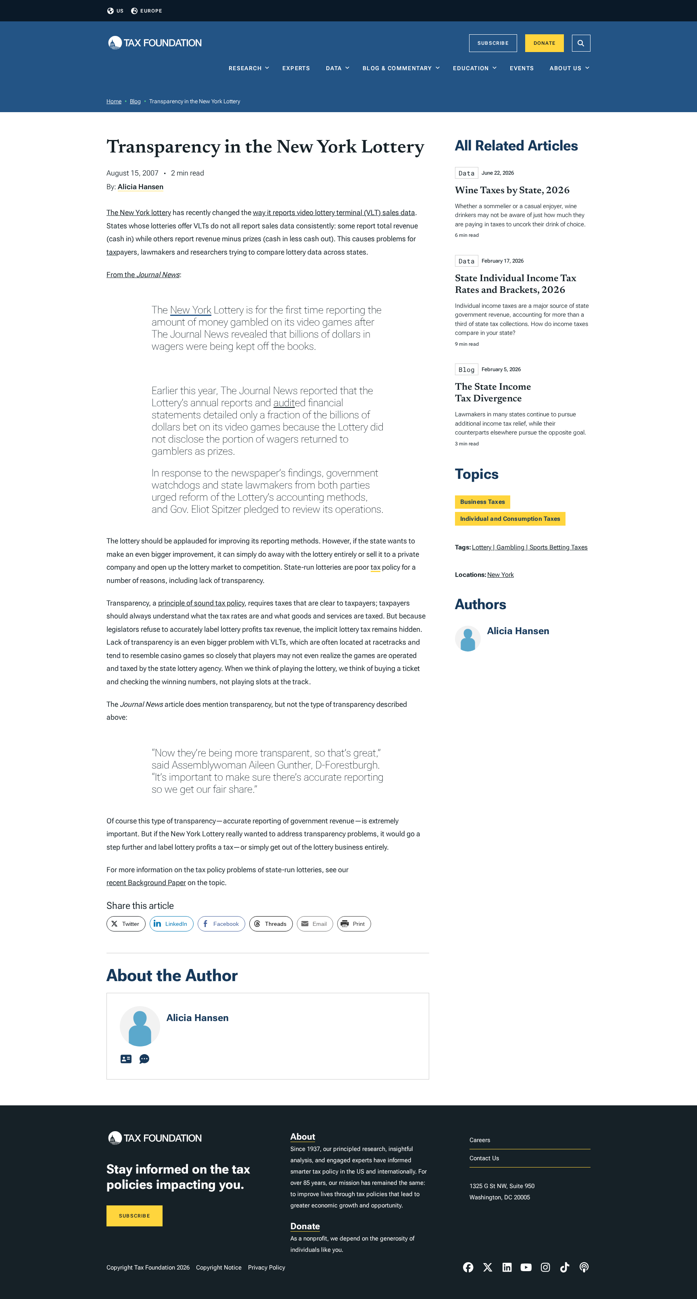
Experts (298, 68)
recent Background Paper (146, 882)
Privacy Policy (266, 1267)
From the (142, 274)
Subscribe (493, 43)
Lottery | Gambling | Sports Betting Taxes (530, 547)
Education (471, 68)
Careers (480, 1140)
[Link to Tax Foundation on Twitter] (487, 1267)
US (120, 11)
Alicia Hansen (140, 186)
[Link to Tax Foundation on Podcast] (584, 1267)
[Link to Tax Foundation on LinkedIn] (507, 1267)
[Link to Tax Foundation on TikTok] (564, 1267)
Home (113, 101)
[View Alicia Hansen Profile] (126, 1059)
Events (524, 68)
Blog (135, 101)
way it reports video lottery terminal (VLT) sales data (334, 212)
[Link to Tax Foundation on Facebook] (468, 1267)
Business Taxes (482, 501)
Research (245, 68)
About (302, 1137)
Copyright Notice (219, 1267)
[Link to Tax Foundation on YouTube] (526, 1267)
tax (111, 252)
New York (190, 310)
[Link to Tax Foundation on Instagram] (545, 1267)
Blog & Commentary (397, 68)
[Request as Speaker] (144, 1059)
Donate (544, 43)
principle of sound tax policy (201, 603)
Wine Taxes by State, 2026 (512, 191)
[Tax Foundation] (154, 43)
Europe (151, 11)
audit (284, 403)
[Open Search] (581, 43)
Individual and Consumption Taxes (510, 518)
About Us (566, 68)
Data (334, 68)
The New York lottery (138, 212)
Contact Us (484, 1158)
